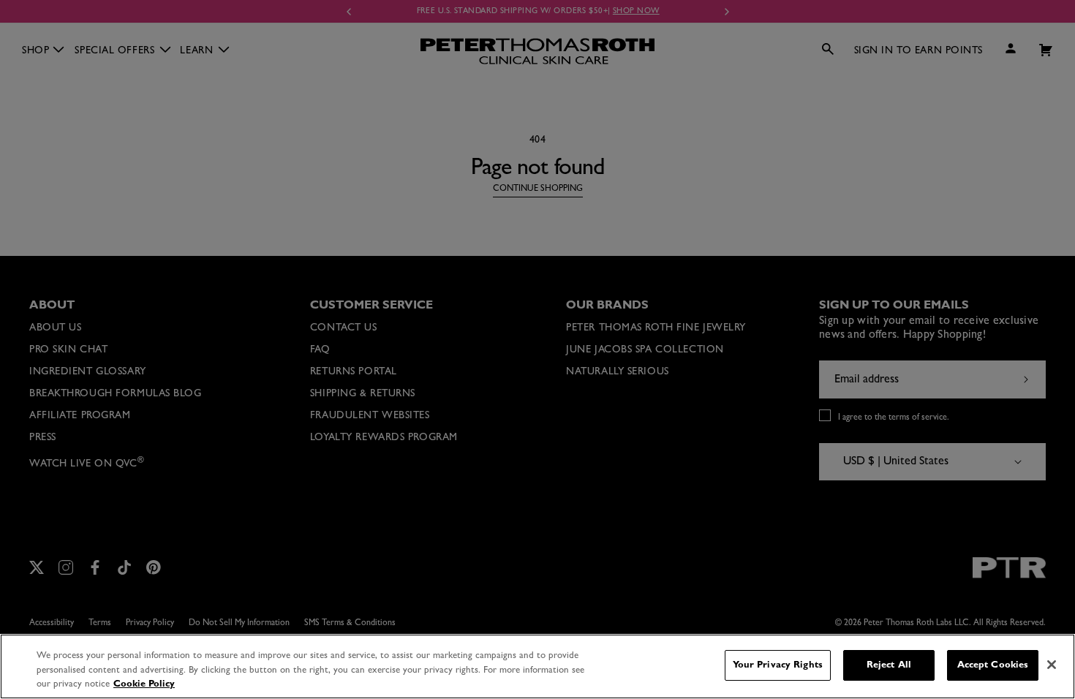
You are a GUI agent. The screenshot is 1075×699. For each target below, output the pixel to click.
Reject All (889, 665)
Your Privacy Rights (778, 665)
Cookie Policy (144, 684)
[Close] (1052, 665)
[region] (537, 666)
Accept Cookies (993, 665)
